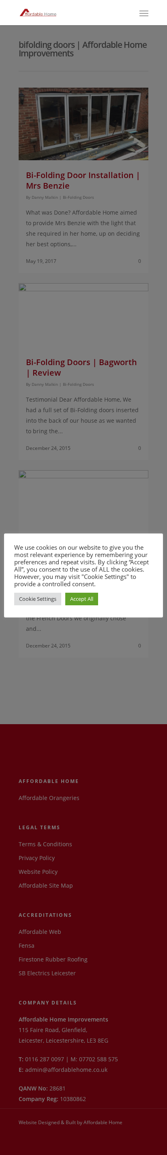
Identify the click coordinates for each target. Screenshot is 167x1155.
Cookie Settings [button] (37, 598)
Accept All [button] (81, 598)
